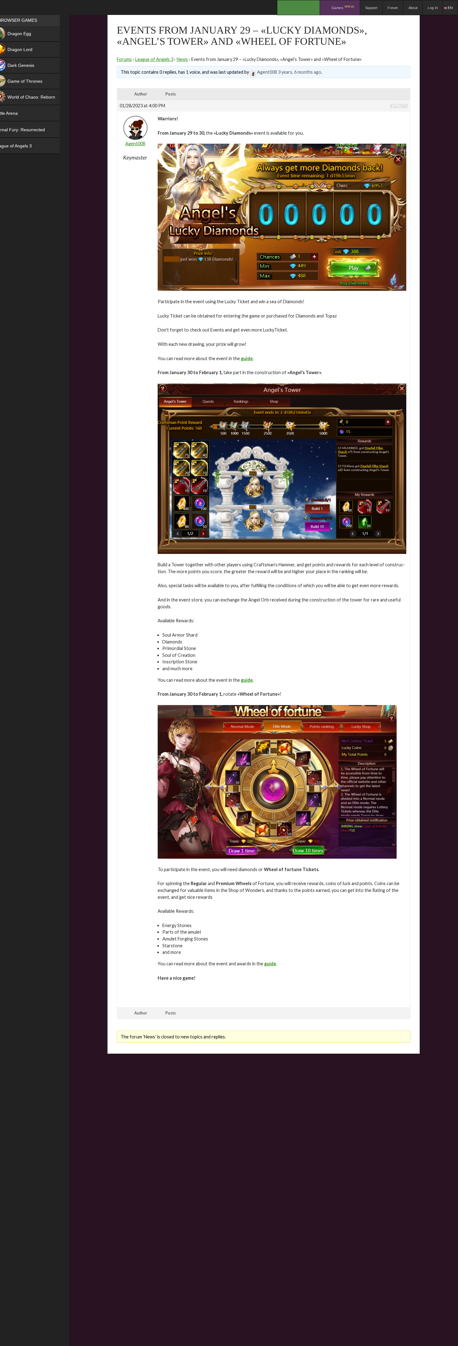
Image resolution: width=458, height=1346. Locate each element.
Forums (124, 59)
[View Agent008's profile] (253, 72)
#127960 (399, 105)
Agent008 (267, 72)
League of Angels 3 (154, 59)
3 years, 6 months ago (299, 72)
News (182, 59)
